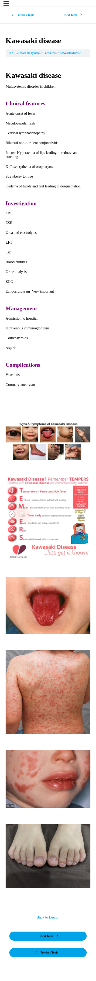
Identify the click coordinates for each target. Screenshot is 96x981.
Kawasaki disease (70, 53)
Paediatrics (50, 53)
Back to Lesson (48, 917)
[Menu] (6, 3)
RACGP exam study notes (25, 53)
